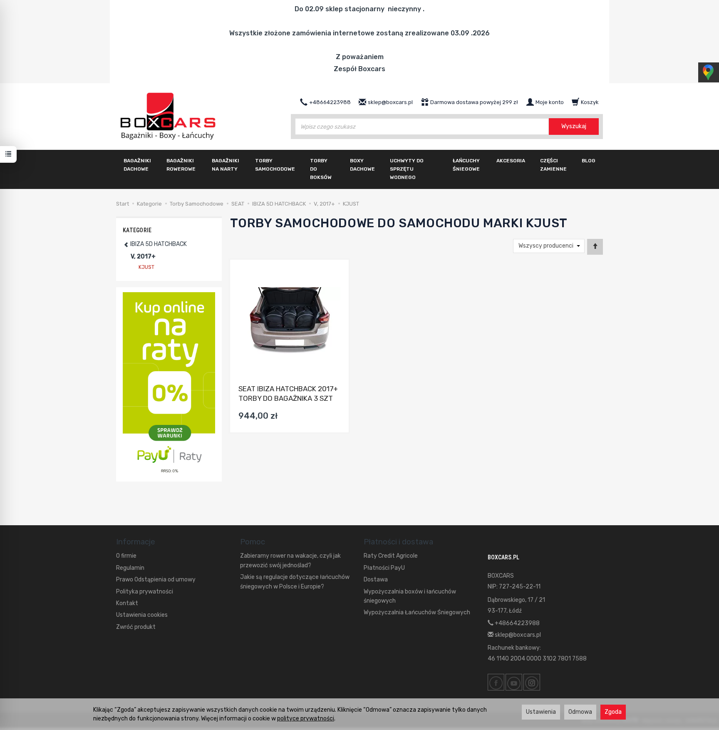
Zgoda (613, 711)
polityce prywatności (305, 718)
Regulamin (130, 567)
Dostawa (376, 579)
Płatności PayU (384, 567)
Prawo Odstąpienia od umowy (156, 579)
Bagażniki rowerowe (181, 165)
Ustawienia (541, 711)
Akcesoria (510, 161)
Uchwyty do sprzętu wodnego (407, 169)
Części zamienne (553, 165)
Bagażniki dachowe (137, 165)
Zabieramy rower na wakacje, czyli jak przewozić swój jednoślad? (290, 560)
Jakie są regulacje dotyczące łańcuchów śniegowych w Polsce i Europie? (295, 582)
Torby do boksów (321, 169)
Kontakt (127, 603)
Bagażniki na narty (225, 165)
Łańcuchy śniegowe (466, 165)
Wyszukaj (573, 126)
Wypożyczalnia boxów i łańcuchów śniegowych (410, 596)
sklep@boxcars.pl (517, 634)
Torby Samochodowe (275, 165)
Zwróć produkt (136, 627)
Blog (588, 161)
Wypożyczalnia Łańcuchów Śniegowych (417, 612)
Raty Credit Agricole (391, 555)
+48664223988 (516, 623)
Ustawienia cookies (142, 614)
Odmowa (580, 711)
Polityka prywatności (144, 591)
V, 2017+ (143, 256)
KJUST (146, 267)
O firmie (126, 555)
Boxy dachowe (362, 165)
